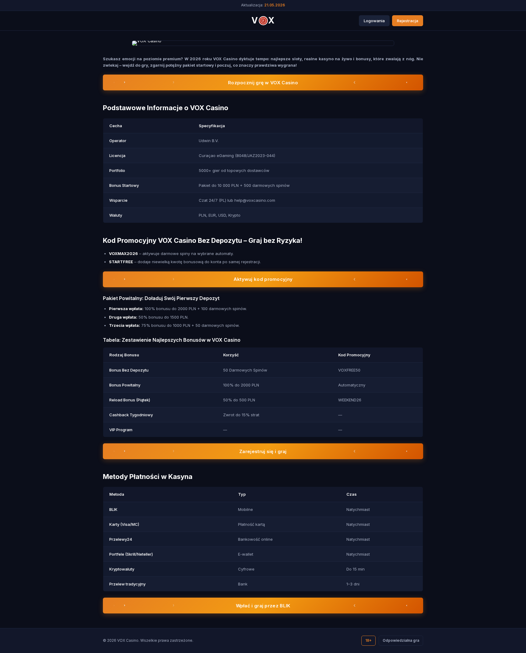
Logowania (374, 20)
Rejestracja (407, 20)
